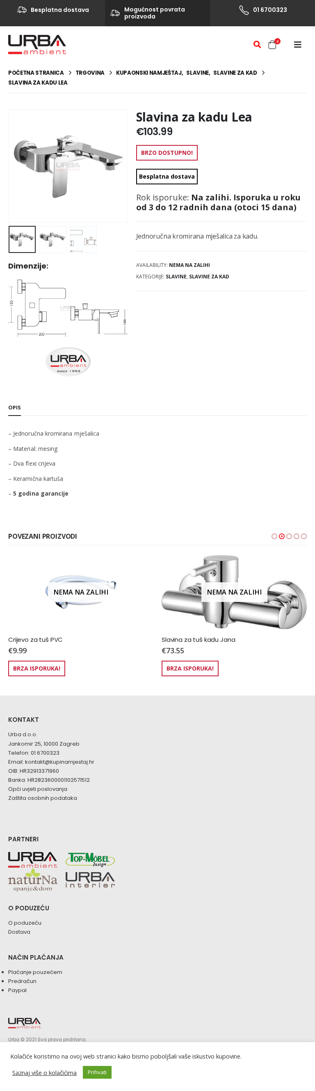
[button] (274, 536)
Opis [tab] (14, 407)
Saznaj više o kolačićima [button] (44, 1072)
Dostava (19, 932)
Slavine (176, 276)
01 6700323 (45, 753)
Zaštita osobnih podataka (42, 798)
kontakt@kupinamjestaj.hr (59, 762)
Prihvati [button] (97, 1072)
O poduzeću (24, 923)
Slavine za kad (209, 276)
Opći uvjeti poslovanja (37, 789)
